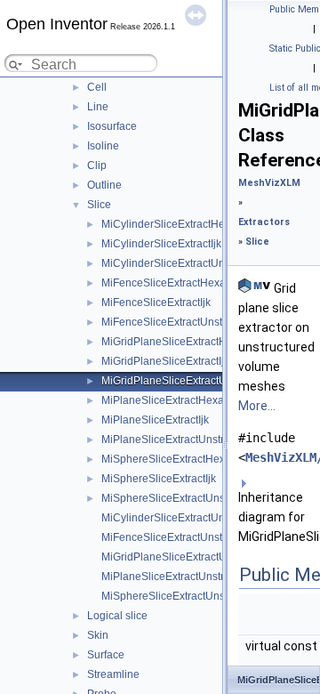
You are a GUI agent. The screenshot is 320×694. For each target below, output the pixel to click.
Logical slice (117, 615)
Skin (97, 635)
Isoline (103, 146)
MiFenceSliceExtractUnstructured (181, 322)
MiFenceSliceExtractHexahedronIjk (186, 283)
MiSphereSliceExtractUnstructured (184, 498)
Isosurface (112, 126)
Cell (97, 87)
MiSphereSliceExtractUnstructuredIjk (189, 596)
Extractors (264, 222)
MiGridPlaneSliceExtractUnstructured (191, 381)
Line (97, 107)
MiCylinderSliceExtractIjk (161, 244)
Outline (104, 185)
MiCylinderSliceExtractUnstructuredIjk (192, 518)
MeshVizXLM (269, 183)
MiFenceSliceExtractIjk (156, 302)
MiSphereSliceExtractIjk (158, 478)
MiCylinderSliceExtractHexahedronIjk (191, 224)
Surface (105, 655)
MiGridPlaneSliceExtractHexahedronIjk (195, 341)
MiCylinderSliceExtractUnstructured (187, 263)
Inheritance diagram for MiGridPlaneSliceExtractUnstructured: (275, 517)
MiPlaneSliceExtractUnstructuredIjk (186, 576)
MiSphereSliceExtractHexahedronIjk (188, 459)
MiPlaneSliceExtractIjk (155, 420)
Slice (99, 204)
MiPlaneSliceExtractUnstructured (180, 439)
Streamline (113, 674)
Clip (97, 165)
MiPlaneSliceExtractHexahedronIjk (185, 400)
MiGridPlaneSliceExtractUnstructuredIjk (196, 557)
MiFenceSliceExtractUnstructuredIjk (187, 537)
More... (257, 406)
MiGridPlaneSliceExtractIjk (165, 361)
